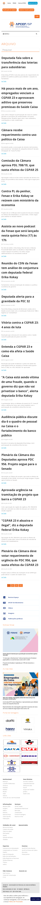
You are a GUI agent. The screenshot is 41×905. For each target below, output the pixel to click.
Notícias (5, 812)
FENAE (14, 3)
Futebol (5, 852)
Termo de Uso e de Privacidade (11, 797)
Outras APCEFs (22, 3)
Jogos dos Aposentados (9, 856)
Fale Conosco (7, 871)
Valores (5, 795)
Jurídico (25, 791)
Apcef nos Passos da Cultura (29, 850)
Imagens (11, 613)
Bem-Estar (17, 810)
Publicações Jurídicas (15, 619)
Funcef (25, 787)
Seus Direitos (27, 779)
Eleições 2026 (6, 806)
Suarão (5, 835)
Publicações (6, 818)
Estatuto (5, 789)
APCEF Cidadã (18, 806)
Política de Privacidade (16, 902)
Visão (4, 793)
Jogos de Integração (8, 854)
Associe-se (23, 871)
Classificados (18, 812)
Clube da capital (7, 831)
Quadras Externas (7, 860)
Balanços (5, 781)
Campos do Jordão (8, 829)
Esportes (6, 846)
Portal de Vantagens (10, 713)
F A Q (4, 877)
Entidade (5, 787)
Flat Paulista (6, 833)
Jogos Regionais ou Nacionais (11, 858)
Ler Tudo (3, 81)
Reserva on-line (19, 816)
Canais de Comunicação (9, 875)
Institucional (7, 779)
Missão (5, 791)
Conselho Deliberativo (9, 783)
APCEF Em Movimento (15, 603)
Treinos (5, 862)
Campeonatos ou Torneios (10, 850)
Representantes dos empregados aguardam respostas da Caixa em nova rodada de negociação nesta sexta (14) (20, 707)
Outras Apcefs (7, 816)
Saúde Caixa (26, 793)
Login (37, 16)
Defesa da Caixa (27, 785)
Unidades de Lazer (9, 825)
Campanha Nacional (28, 783)
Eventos (24, 846)
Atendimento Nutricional (21, 808)
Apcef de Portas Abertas (28, 848)
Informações (7, 804)
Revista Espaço (13, 597)
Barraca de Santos (8, 827)
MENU (6, 34)
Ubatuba (5, 839)
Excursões (24, 852)
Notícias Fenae (8, 625)
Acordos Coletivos (28, 781)
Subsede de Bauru (8, 837)
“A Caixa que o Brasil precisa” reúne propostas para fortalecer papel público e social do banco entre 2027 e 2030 (20, 659)
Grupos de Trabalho (28, 789)
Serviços (17, 804)
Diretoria (5, 785)
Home (9, 3)
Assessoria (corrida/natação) (10, 848)
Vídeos (10, 608)
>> (20, 585)
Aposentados (23, 825)
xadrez (5, 864)
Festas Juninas (25, 854)
